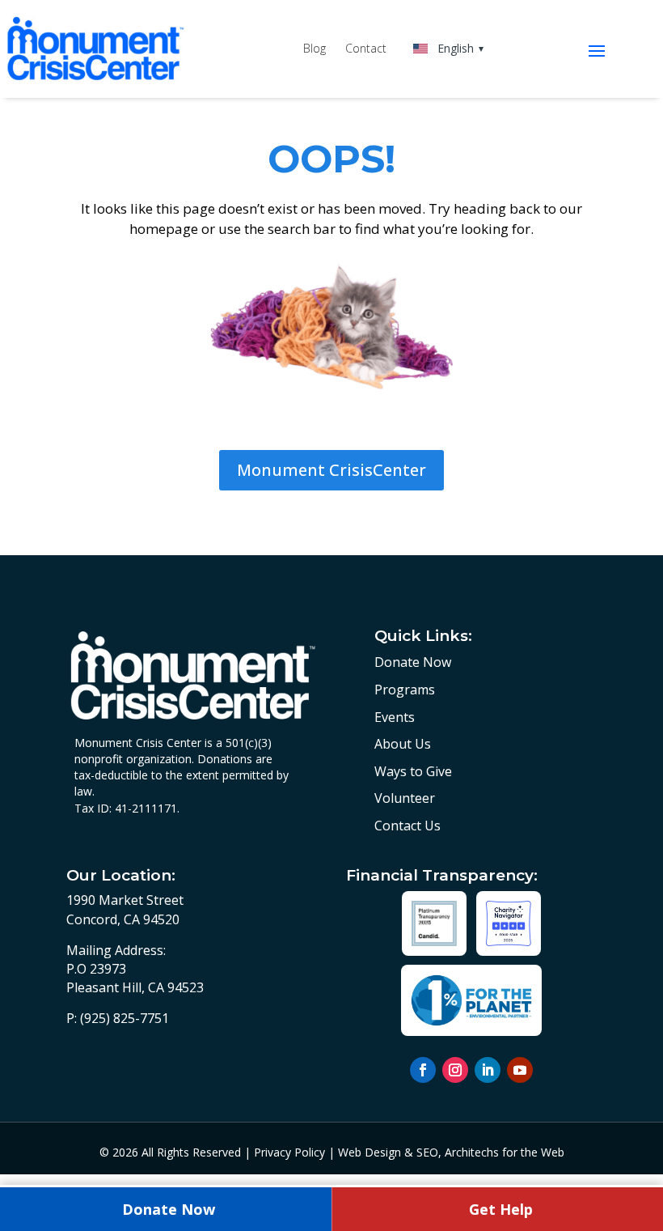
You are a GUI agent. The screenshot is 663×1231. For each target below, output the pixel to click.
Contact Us (407, 825)
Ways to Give (413, 771)
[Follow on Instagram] (455, 1070)
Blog (314, 49)
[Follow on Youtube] (520, 1070)
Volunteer (404, 798)
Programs (404, 689)
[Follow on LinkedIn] (487, 1070)
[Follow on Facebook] (423, 1070)
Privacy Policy (289, 1152)
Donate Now (412, 662)
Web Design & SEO (388, 1152)
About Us (402, 744)
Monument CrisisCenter (331, 470)
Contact (365, 49)
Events (394, 717)
